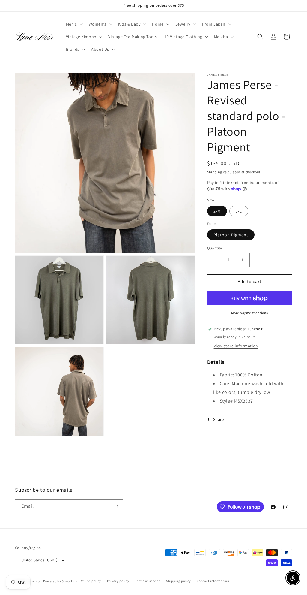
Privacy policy (118, 581)
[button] (73, 24)
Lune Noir (34, 581)
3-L (239, 211)
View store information (236, 346)
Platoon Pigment (230, 234)
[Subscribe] (116, 506)
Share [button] (218, 419)
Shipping (214, 172)
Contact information (213, 581)
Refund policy (90, 581)
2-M (217, 211)
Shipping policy (178, 581)
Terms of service (147, 581)
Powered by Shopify (58, 581)
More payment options (249, 312)
